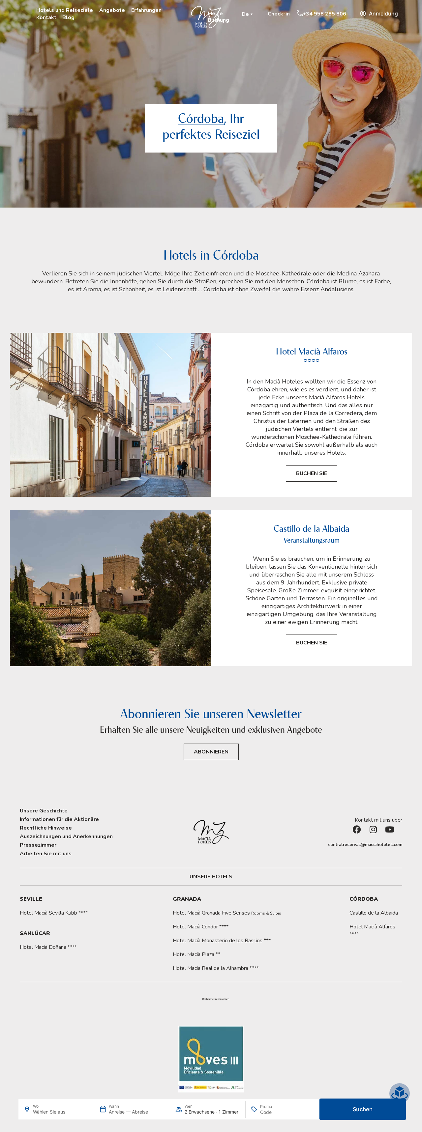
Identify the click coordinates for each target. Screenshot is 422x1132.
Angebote (112, 10)
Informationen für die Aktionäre (59, 819)
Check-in (279, 13)
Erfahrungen (146, 10)
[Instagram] (377, 833)
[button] (248, 14)
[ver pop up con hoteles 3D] (399, 1093)
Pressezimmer (38, 845)
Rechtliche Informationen (215, 999)
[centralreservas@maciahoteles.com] (324, 845)
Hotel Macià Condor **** (200, 926)
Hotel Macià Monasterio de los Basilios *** (222, 940)
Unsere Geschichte (44, 810)
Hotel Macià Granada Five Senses (227, 913)
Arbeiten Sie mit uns (46, 853)
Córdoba (363, 899)
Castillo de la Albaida (373, 913)
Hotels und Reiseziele (64, 10)
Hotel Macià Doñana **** (48, 947)
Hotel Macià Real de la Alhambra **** (216, 968)
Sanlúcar (35, 933)
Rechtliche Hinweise (46, 828)
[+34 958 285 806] (300, 13)
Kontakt (46, 17)
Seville (31, 899)
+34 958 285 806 (324, 13)
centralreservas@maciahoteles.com (365, 845)
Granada (187, 899)
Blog (68, 17)
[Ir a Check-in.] (264, 13)
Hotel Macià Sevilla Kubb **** (54, 913)
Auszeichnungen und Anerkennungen (66, 836)
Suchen (363, 1109)
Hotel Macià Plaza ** (196, 954)
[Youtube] (394, 833)
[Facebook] (361, 833)
